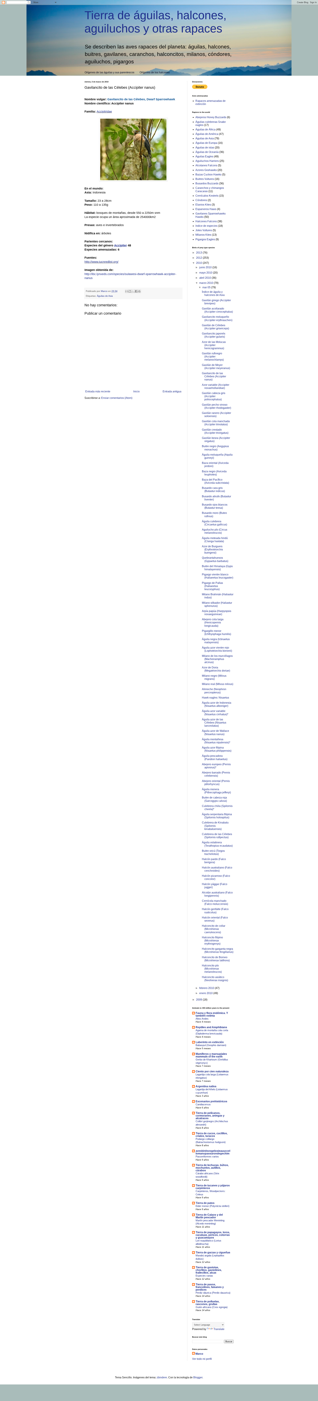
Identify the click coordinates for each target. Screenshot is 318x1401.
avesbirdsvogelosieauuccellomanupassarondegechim (213, 1152)
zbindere (162, 1377)
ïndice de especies (206, 225)
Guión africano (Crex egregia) (212, 1307)
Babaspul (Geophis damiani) (211, 1045)
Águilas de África (205, 129)
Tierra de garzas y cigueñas (213, 1252)
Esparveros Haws (205, 209)
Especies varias (204, 1275)
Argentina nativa (206, 1086)
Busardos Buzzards (206, 183)
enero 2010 (206, 993)
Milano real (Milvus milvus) (217, 684)
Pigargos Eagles (205, 239)
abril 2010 (205, 277)
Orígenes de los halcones (155, 72)
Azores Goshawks (206, 170)
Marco (199, 1353)
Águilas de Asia (105, 296)
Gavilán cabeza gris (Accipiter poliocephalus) (213, 396)
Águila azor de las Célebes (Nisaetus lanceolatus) (214, 722)
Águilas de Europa (206, 142)
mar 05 (206, 287)
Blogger (197, 1377)
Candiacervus (203, 1104)
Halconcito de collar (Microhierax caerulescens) (213, 929)
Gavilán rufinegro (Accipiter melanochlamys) (213, 356)
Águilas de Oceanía (207, 152)
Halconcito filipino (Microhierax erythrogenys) (212, 940)
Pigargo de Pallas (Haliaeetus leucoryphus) (212, 586)
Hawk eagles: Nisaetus (215, 697)
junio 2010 (205, 267)
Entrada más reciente (97, 391)
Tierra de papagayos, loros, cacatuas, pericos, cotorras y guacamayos (213, 1235)
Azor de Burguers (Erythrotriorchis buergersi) (212, 549)
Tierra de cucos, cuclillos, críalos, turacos (212, 1134)
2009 (199, 999)
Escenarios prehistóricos (211, 1101)
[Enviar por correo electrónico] (126, 291)
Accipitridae (104, 111)
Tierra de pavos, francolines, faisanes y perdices (210, 1287)
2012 (199, 257)
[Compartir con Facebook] (136, 291)
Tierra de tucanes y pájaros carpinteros (213, 1187)
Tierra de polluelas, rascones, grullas (207, 1303)
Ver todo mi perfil (202, 1358)
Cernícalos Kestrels (206, 195)
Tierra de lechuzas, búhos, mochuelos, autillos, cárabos (212, 1168)
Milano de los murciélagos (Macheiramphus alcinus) (217, 659)
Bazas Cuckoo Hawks (208, 174)
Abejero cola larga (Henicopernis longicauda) (212, 622)
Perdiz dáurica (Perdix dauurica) (213, 1292)
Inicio (136, 391)
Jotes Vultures (203, 230)
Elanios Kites (203, 204)
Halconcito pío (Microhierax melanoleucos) (212, 968)
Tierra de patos (205, 1203)
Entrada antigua (172, 391)
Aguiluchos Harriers (207, 161)
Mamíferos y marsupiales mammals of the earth (211, 1055)
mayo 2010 (206, 272)
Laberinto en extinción (210, 1042)
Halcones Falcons (206, 221)
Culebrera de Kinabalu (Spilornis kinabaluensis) (215, 825)
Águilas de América (206, 134)
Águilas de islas (204, 147)
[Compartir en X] (133, 291)
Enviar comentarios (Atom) (116, 398)
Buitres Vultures (204, 179)
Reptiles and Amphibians (211, 1027)
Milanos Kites (203, 234)
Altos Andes (202, 1018)
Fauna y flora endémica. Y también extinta (212, 1014)
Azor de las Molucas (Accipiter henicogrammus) (214, 345)
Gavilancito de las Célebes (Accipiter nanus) (214, 376)
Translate (218, 1329)
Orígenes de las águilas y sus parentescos (109, 72)
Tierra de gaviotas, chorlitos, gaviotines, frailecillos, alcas (209, 1270)
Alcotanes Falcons (206, 165)
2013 (199, 252)
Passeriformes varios (207, 1156)
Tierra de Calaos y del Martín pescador (209, 1216)
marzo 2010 (206, 282)
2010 (199, 262)
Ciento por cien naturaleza (212, 1071)
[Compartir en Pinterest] (139, 291)
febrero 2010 (207, 988)
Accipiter (120, 245)
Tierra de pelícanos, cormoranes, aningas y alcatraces (210, 1116)
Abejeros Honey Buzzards (210, 117)
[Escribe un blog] (130, 291)
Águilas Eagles (204, 156)
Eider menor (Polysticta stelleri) (212, 1206)
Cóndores (201, 200)
